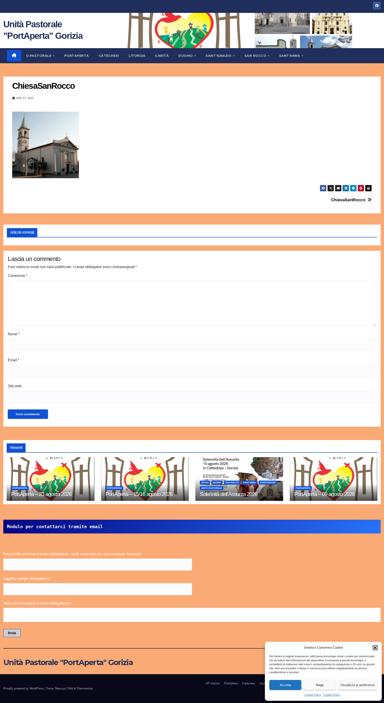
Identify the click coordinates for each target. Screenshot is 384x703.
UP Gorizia (213, 683)
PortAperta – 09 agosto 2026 (324, 494)
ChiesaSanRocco (348, 199)
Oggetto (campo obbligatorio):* (27, 579)
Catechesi (109, 56)
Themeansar (84, 688)
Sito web (15, 386)
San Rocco (255, 56)
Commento (17, 276)
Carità (162, 56)
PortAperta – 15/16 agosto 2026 (139, 494)
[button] (375, 647)
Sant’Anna (290, 56)
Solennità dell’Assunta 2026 (228, 494)
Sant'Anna (249, 482)
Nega (320, 685)
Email (13, 360)
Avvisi (204, 482)
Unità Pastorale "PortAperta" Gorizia (68, 662)
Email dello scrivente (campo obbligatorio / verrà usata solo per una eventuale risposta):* (72, 554)
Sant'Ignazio (268, 482)
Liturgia (137, 56)
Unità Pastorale (211, 488)
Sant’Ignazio (219, 56)
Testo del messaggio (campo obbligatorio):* (37, 603)
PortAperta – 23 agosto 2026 (41, 494)
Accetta (285, 685)
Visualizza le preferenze (357, 685)
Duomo (186, 56)
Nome (14, 334)
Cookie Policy (312, 695)
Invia (12, 633)
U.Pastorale (39, 56)
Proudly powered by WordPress (24, 688)
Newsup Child (64, 688)
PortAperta (76, 56)
